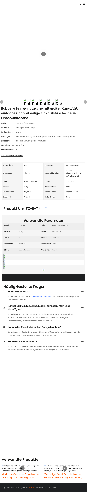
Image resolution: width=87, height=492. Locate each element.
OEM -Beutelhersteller (42, 296)
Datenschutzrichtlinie (46, 487)
